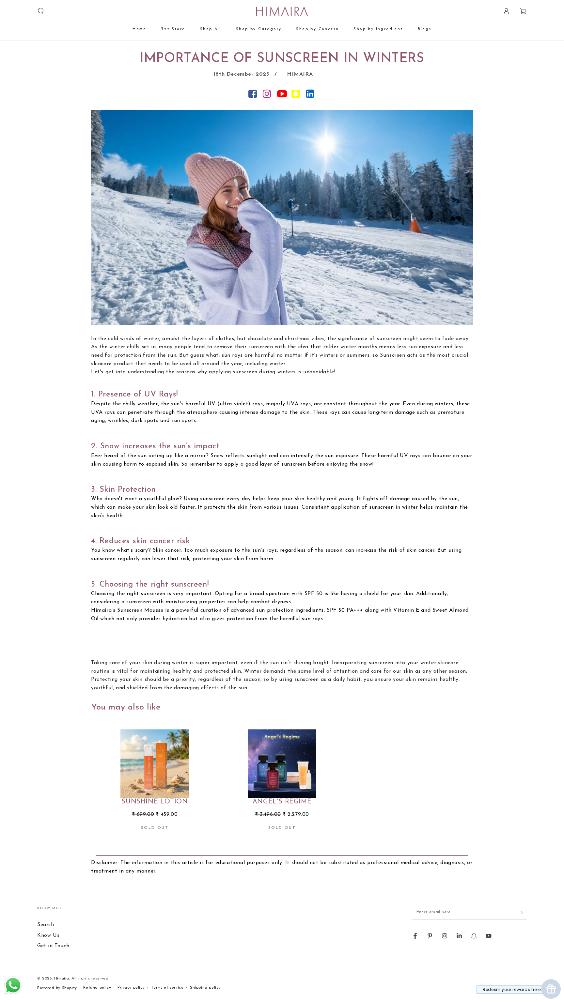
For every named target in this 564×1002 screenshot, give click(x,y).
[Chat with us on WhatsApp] (13, 993)
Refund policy (97, 988)
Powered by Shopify (57, 988)
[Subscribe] (523, 912)
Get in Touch (53, 946)
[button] (40, 11)
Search (45, 924)
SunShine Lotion (154, 802)
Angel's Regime (282, 802)
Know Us (48, 935)
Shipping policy (205, 988)
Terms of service (167, 988)
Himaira (61, 978)
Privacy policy (131, 988)
